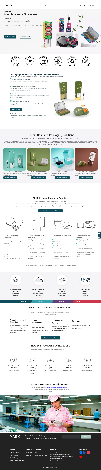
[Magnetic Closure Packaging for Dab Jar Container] (62, 159)
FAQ (36, 452)
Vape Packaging (14, 455)
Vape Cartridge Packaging (28, 115)
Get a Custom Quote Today (50, 338)
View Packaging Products (25, 36)
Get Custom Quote (16, 109)
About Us (28, 455)
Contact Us (29, 452)
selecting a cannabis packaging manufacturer (56, 387)
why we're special (13, 376)
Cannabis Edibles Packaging (17, 460)
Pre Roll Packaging (14, 458)
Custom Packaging (14, 452)
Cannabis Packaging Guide (41, 455)
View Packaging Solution (10, 177)
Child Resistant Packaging (16, 115)
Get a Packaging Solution (10, 36)
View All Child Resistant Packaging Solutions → (50, 210)
